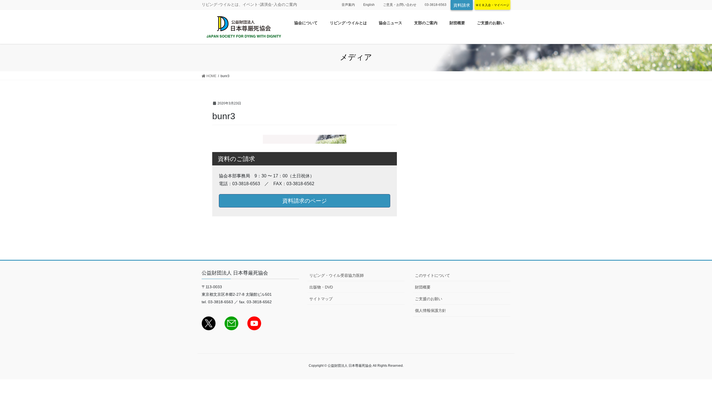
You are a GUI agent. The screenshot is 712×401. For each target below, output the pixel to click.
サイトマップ (321, 299)
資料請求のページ (304, 201)
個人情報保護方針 (430, 310)
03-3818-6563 (435, 5)
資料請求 (461, 5)
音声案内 (348, 5)
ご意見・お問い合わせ (399, 5)
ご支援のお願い (428, 299)
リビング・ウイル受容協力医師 (336, 275)
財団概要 (423, 287)
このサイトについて (432, 275)
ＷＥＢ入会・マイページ (492, 5)
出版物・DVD (321, 287)
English (369, 5)
